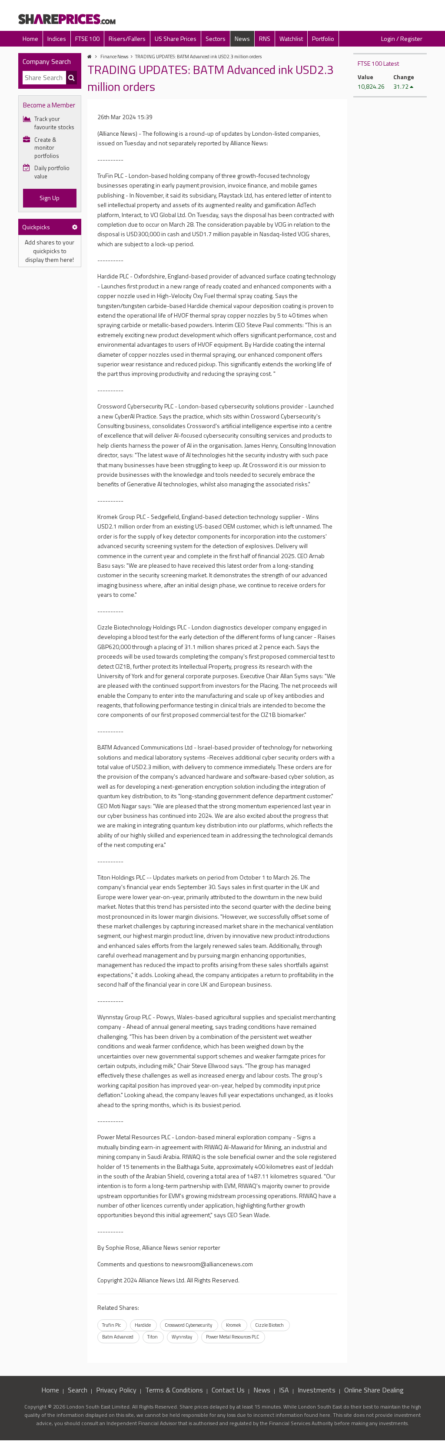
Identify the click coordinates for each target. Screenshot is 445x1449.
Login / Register (401, 38)
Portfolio (323, 38)
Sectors (216, 38)
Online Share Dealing (374, 1390)
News (242, 38)
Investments (316, 1390)
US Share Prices (175, 38)
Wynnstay (182, 1336)
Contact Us (228, 1390)
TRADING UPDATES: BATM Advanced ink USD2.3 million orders (198, 56)
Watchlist (291, 38)
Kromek (233, 1325)
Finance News (114, 56)
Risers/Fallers (127, 38)
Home (30, 38)
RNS (264, 38)
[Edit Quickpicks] (74, 226)
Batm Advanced (117, 1336)
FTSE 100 (87, 38)
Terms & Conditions (174, 1390)
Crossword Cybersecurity (188, 1325)
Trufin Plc (111, 1325)
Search (77, 1390)
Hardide (143, 1325)
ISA (284, 1390)
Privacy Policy (116, 1390)
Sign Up (50, 197)
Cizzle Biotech (269, 1325)
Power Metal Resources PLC (232, 1336)
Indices (56, 38)
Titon (152, 1336)
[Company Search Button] (71, 78)
